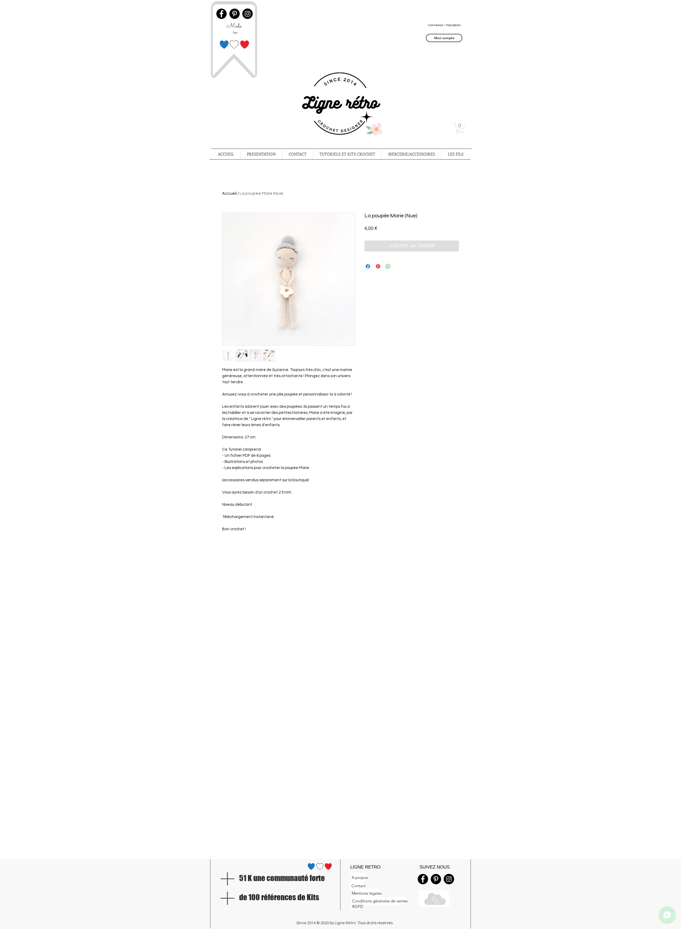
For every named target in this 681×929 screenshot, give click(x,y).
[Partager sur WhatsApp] (388, 266)
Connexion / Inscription (444, 25)
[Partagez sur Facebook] (368, 266)
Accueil (229, 193)
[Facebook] (423, 879)
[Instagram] (449, 879)
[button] (460, 128)
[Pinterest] (436, 879)
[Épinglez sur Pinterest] (378, 266)
